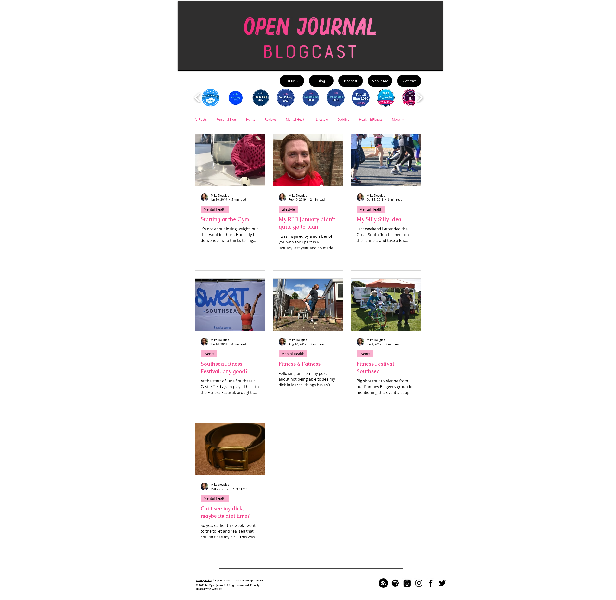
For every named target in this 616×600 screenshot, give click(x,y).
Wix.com (217, 588)
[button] (210, 98)
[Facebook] (430, 583)
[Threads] (407, 583)
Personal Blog (226, 119)
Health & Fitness (370, 119)
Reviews (270, 119)
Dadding (343, 119)
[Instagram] (419, 583)
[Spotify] (395, 583)
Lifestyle (322, 119)
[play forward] (419, 97)
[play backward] (197, 97)
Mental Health (296, 119)
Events (250, 119)
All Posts (201, 119)
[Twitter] (442, 583)
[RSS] (383, 583)
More (396, 119)
